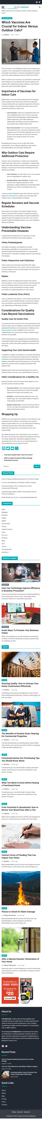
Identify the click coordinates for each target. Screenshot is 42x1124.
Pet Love (4, 535)
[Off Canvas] (3, 7)
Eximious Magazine (30, 1116)
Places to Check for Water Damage (18, 911)
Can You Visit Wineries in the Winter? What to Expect (19, 482)
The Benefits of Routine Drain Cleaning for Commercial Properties (20, 734)
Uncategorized (7, 18)
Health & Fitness (7, 529)
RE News (5, 538)
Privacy (4, 1099)
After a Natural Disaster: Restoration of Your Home (20, 960)
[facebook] (37, 2)
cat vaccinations (12, 196)
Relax (3, 541)
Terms (4, 1102)
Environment (6, 523)
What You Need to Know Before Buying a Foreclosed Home (20, 784)
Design (4, 518)
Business (5, 515)
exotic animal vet (7, 330)
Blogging (5, 512)
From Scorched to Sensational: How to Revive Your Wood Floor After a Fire (20, 808)
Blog (3, 1096)
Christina (6, 35)
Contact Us (27, 1112)
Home (4, 532)
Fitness (4, 526)
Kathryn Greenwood (10, 915)
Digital (4, 521)
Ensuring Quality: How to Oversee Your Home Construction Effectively (20, 684)
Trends (4, 546)
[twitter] (39, 2)
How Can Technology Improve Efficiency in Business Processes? (21, 589)
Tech (3, 543)
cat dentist (5, 359)
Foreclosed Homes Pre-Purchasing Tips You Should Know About (21, 759)
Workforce (5, 552)
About (4, 1093)
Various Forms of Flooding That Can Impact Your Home (19, 856)
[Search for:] (17, 467)
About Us (20, 1112)
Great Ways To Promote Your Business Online (20, 631)
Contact (4, 1104)
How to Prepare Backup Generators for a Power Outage (20, 479)
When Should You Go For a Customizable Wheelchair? (19, 497)
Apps (3, 509)
